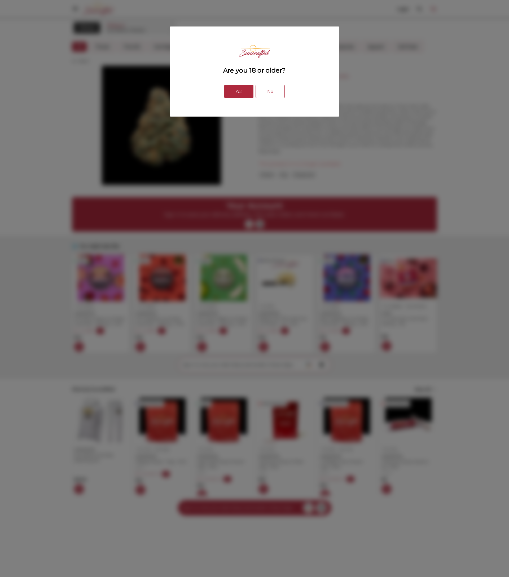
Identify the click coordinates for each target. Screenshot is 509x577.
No (270, 91)
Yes (238, 91)
